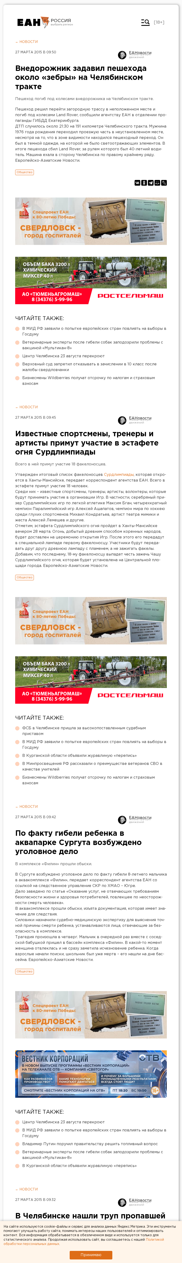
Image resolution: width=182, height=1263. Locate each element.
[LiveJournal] (164, 183)
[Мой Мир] (157, 183)
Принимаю (91, 1255)
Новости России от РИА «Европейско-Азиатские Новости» (34, 22)
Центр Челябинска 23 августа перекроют (63, 356)
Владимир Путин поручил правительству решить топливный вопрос (90, 1144)
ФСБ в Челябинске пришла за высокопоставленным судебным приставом (84, 731)
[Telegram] (151, 183)
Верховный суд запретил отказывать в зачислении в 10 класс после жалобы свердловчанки (89, 367)
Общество (24, 172)
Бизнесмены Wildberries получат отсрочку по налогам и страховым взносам (88, 381)
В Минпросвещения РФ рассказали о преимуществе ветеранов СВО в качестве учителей (92, 766)
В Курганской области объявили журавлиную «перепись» (79, 756)
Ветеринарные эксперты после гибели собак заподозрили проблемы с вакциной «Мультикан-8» (92, 345)
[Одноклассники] (144, 183)
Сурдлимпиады (119, 475)
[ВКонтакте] (137, 183)
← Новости (26, 42)
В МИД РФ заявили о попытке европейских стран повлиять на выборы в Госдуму (94, 331)
